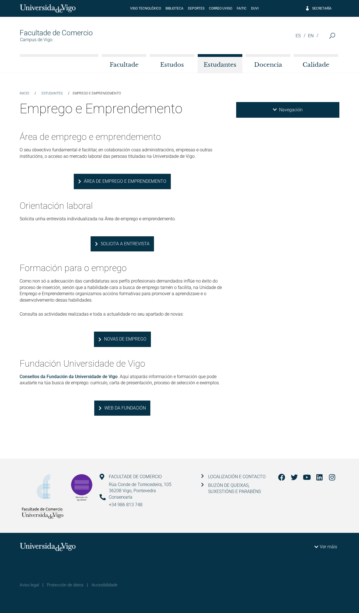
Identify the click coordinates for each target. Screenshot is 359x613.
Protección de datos (65, 584)
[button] (332, 35)
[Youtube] (306, 477)
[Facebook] (281, 477)
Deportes (196, 8)
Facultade (124, 64)
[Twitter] (294, 477)
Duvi (255, 8)
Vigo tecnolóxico (145, 8)
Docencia (268, 64)
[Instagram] (332, 477)
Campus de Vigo (36, 39)
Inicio (24, 93)
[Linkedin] (319, 477)
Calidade (316, 64)
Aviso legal (29, 584)
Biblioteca (174, 8)
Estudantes (220, 64)
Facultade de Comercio (56, 33)
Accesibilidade (104, 584)
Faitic (242, 8)
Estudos (172, 64)
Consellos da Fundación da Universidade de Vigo (69, 376)
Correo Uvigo (220, 8)
